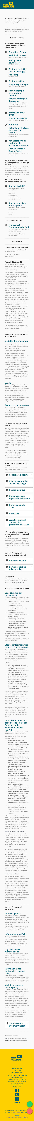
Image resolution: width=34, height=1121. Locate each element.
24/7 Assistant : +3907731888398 (17, 1075)
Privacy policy (17, 1087)
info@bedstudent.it (17, 1077)
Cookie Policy (20, 582)
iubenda (6, 1038)
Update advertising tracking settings (17, 1117)
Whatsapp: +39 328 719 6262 (17, 1079)
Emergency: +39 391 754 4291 (17, 1081)
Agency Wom (16, 1113)
